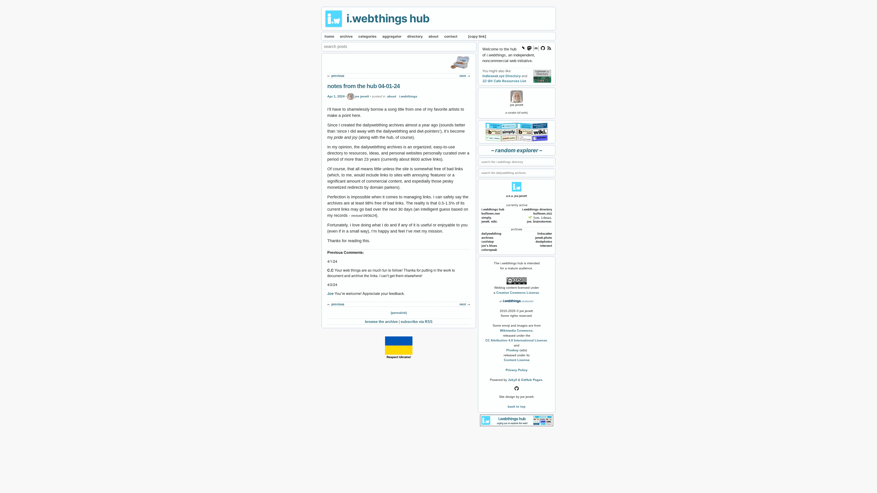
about (433, 36)
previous (337, 75)
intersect (546, 245)
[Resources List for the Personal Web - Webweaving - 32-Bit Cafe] (542, 79)
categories (367, 36)
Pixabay (512, 350)
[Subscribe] (549, 47)
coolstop (487, 241)
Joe (330, 293)
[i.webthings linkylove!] (509, 125)
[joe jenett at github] (543, 47)
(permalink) (399, 313)
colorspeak (489, 250)
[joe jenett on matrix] (536, 47)
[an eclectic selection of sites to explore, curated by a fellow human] (524, 125)
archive (346, 36)
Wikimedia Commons (516, 330)
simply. (486, 217)
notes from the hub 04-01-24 (363, 86)
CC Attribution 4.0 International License (516, 340)
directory (415, 36)
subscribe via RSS (417, 322)
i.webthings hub (388, 18)
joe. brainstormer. (539, 221)
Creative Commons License (517, 292)
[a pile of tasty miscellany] (540, 131)
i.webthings (408, 96)
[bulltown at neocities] (524, 131)
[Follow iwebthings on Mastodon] (529, 47)
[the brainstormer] (524, 137)
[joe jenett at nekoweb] (509, 137)
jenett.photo (543, 237)
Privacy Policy (517, 370)
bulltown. (542, 213)
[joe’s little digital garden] (493, 137)
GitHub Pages (531, 380)
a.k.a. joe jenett (516, 196)
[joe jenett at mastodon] (540, 137)
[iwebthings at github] (516, 388)
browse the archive (381, 322)
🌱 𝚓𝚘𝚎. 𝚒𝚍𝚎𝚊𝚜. (540, 217)
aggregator (392, 36)
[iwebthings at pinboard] (524, 47)
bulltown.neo (490, 213)
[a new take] (493, 131)
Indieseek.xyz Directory (501, 76)
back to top (517, 406)
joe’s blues (489, 245)
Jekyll (512, 380)
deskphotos (544, 241)
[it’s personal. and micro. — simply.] (509, 131)
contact (450, 36)
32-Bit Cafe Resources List (504, 81)
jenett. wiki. (489, 221)
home (329, 36)
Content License (517, 360)
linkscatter (544, 233)
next (463, 75)
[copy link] (477, 36)
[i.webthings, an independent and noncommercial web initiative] (493, 125)
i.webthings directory (537, 209)
